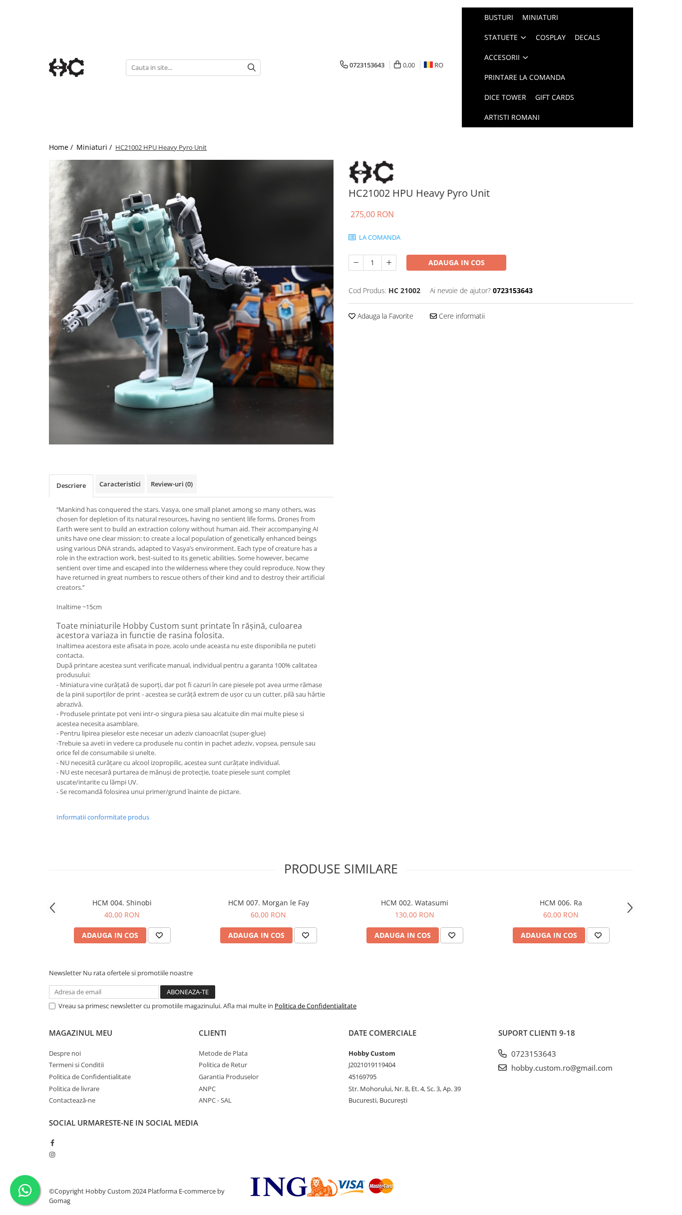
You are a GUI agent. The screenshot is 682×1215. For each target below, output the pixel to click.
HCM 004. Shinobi (122, 902)
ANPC (207, 1088)
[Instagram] (52, 1154)
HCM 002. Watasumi (414, 902)
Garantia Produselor (229, 1076)
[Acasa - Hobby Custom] (80, 67)
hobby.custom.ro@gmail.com (561, 1068)
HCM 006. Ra (561, 902)
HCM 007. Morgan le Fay (268, 902)
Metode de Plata (223, 1053)
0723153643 (532, 1054)
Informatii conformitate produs (102, 816)
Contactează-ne (72, 1100)
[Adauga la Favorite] (159, 935)
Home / (62, 147)
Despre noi (65, 1053)
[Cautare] (252, 67)
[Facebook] (52, 1142)
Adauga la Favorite (384, 316)
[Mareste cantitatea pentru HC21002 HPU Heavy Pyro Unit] (388, 263)
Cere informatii (461, 316)
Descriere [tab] (71, 485)
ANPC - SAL (215, 1100)
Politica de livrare (74, 1088)
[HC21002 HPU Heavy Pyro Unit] (191, 302)
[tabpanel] (191, 302)
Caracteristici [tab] (120, 483)
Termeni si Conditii (76, 1064)
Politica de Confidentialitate (315, 1005)
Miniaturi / (95, 147)
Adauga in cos (456, 262)
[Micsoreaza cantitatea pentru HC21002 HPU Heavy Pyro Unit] (355, 263)
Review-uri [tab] (172, 483)
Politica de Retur (223, 1064)
